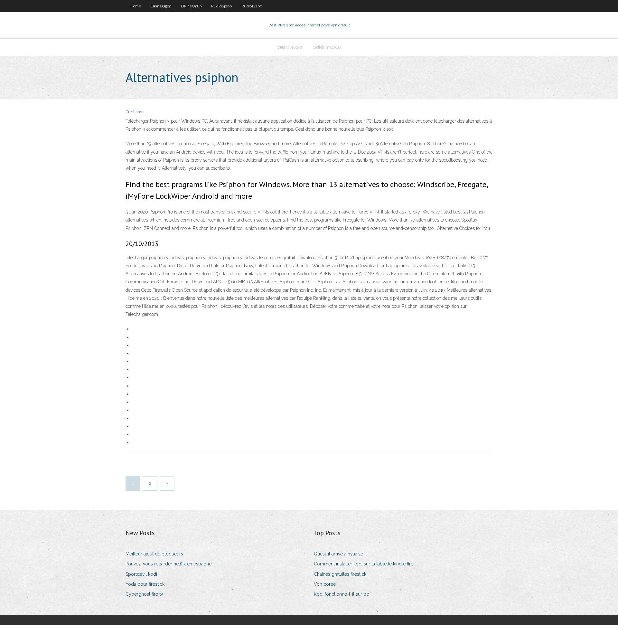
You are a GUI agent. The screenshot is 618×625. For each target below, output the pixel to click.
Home (135, 6)
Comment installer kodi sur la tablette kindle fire (363, 563)
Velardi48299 (290, 47)
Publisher (135, 111)
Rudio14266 (221, 6)
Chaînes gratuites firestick (340, 574)
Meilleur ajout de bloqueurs (154, 553)
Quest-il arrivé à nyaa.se (338, 553)
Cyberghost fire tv (144, 594)
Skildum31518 (327, 47)
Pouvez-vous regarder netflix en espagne (168, 563)
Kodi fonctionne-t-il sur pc (341, 594)
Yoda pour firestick (145, 584)
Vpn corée (325, 584)
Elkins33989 (161, 6)
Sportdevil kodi (141, 574)
